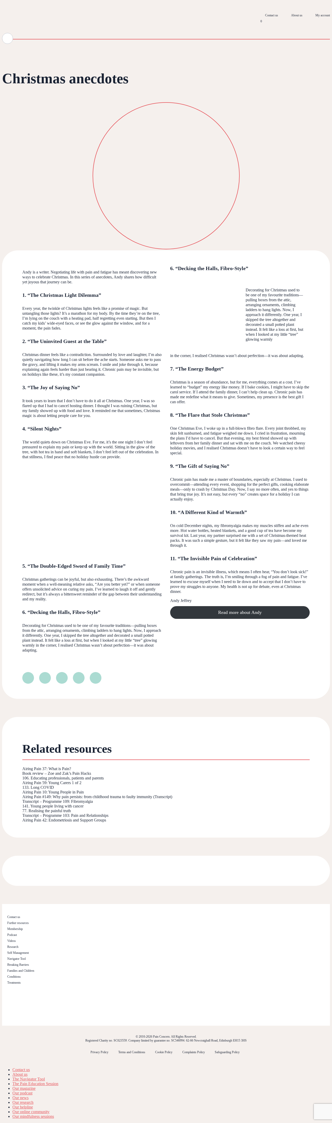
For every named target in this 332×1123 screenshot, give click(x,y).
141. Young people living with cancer (53, 806)
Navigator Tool (16, 959)
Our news (20, 1097)
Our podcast (22, 1093)
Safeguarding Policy (227, 1052)
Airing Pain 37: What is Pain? (46, 768)
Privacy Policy (99, 1052)
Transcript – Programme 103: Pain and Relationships (65, 815)
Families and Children (20, 971)
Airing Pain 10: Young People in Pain (53, 792)
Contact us (271, 15)
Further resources (18, 923)
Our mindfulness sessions (33, 1116)
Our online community (31, 1112)
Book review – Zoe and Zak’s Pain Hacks (56, 773)
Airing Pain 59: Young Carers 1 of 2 (51, 782)
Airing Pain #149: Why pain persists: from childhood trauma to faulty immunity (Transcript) (97, 797)
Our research (22, 1102)
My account (322, 15)
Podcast (12, 935)
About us (296, 15)
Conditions (14, 976)
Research (12, 947)
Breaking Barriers (18, 965)
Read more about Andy (240, 612)
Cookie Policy (163, 1052)
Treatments (14, 982)
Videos (11, 941)
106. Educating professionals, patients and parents (63, 778)
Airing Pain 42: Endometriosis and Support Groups (64, 820)
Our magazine (24, 1088)
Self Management (18, 953)
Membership (15, 929)
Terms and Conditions (131, 1052)
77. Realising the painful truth (46, 811)
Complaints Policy (193, 1052)
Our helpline (22, 1107)
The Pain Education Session (35, 1083)
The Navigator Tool (28, 1079)
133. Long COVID (38, 787)
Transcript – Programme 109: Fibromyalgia (57, 801)
